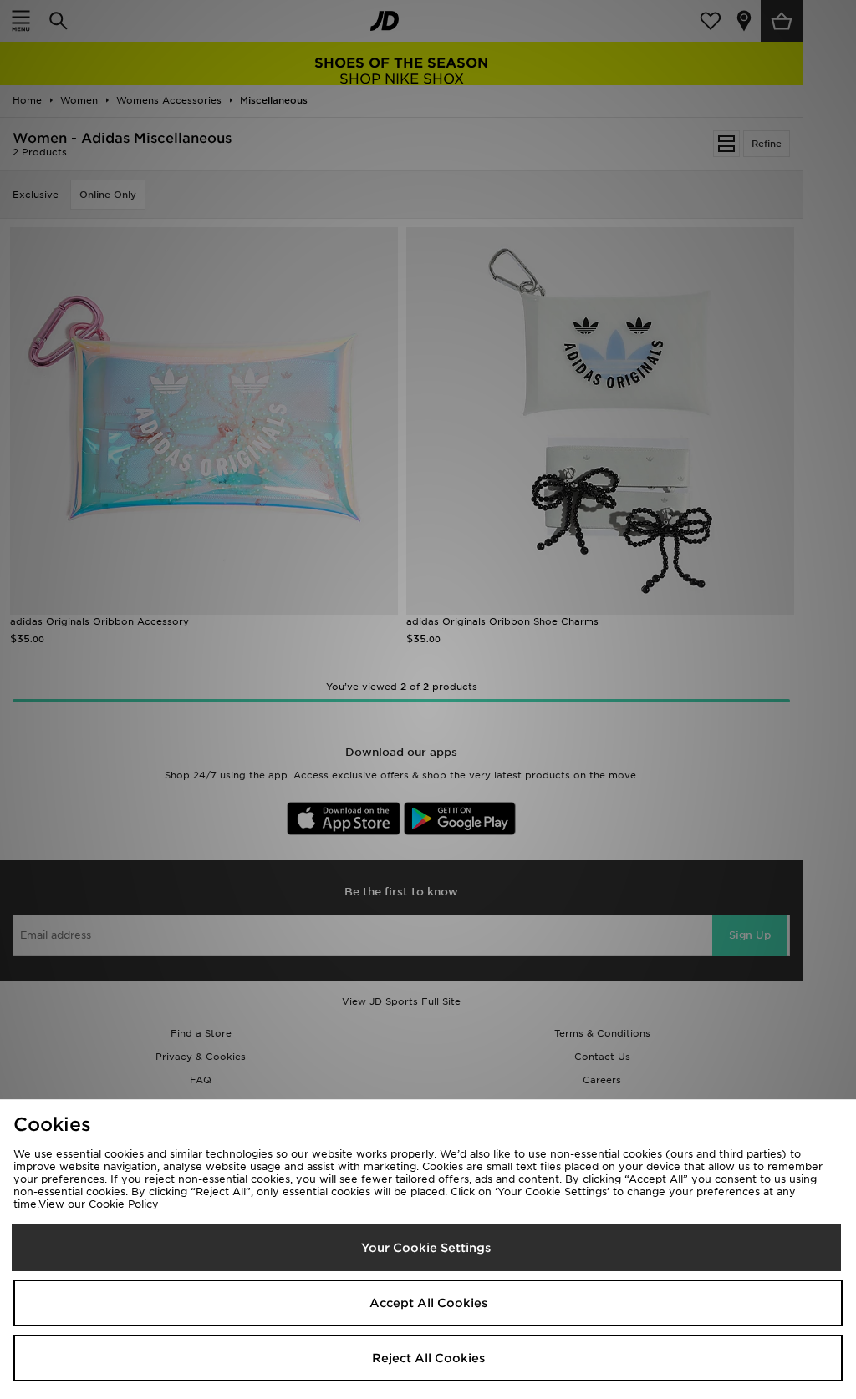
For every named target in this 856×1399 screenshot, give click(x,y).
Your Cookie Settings (426, 1248)
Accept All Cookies (428, 1303)
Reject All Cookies (428, 1358)
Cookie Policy (124, 1204)
